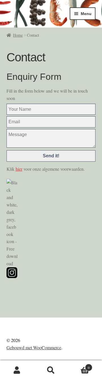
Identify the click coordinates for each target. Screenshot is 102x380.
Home (18, 35)
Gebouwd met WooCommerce (34, 347)
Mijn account (17, 370)
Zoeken (51, 370)
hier (19, 169)
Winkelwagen (79, 365)
